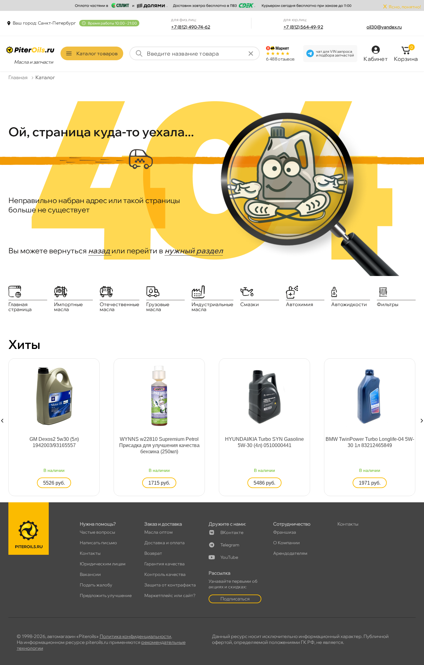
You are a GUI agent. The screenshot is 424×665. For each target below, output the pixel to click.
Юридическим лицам (102, 564)
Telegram (229, 545)
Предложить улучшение (106, 595)
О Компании (286, 542)
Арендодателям (290, 553)
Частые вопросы (97, 532)
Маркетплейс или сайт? (170, 595)
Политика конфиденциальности (135, 636)
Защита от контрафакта (170, 585)
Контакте (231, 532)
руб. (112, 483)
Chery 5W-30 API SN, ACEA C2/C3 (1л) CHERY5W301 (323, 442)
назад (99, 250)
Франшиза (284, 532)
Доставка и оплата (164, 542)
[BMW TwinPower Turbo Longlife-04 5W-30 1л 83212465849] (112, 395)
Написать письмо (98, 542)
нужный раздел (194, 250)
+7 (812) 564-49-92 (303, 27)
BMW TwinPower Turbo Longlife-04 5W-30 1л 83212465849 (112, 442)
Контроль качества (165, 574)
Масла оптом (158, 532)
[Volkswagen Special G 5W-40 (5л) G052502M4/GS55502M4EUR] (217, 395)
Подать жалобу (96, 585)
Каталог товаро (97, 53)
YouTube (229, 557)
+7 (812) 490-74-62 (190, 27)
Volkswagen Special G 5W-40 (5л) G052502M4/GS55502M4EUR (217, 442)
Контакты (90, 553)
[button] (2, 421)
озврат (153, 553)
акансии (90, 574)
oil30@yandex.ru (384, 27)
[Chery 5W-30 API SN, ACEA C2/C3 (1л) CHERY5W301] (323, 395)
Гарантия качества (164, 564)
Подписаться (235, 599)
